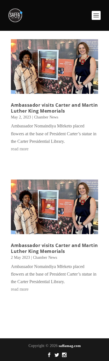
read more (20, 148)
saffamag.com (70, 346)
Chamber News (46, 117)
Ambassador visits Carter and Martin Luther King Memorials (54, 108)
